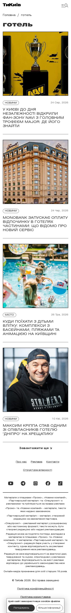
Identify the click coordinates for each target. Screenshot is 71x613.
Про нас (21, 462)
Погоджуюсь (21, 608)
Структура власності (37, 470)
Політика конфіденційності (35, 589)
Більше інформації (49, 608)
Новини (11, 103)
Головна (9, 15)
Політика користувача (35, 597)
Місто (9, 315)
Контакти (52, 462)
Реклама (36, 462)
